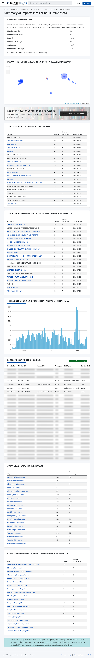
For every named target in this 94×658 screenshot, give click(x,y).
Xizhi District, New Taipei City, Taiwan (20, 627)
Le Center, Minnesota (15, 505)
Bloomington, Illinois (14, 568)
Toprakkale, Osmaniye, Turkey (18, 624)
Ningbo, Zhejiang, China (15, 603)
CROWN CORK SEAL (14, 162)
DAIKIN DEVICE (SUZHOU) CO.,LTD (19, 238)
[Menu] (3, 3)
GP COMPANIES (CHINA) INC (17, 242)
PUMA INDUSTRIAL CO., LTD (17, 259)
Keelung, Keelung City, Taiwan (18, 589)
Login (77, 3)
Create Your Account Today (73, 113)
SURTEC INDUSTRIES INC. (16, 270)
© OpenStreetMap (75, 103)
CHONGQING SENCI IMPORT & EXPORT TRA (23, 235)
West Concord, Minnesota (16, 543)
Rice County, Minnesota (44, 9)
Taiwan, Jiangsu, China (15, 617)
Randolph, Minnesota (15, 526)
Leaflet (67, 103)
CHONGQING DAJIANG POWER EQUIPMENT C (23, 231)
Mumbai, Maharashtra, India (17, 596)
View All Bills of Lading (77, 361)
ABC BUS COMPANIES (15, 141)
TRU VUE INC (12, 204)
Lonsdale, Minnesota (15, 509)
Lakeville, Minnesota (14, 502)
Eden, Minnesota (13, 488)
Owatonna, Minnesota (15, 522)
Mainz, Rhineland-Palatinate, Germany (21, 592)
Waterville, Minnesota (15, 536)
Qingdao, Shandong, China (17, 610)
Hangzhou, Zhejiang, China (17, 585)
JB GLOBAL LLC (12, 172)
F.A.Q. (89, 655)
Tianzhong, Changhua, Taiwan (18, 620)
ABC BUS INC (12, 144)
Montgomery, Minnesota (16, 516)
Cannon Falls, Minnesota (16, 477)
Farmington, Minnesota (15, 495)
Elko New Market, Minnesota (17, 491)
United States (14, 9)
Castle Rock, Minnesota (15, 481)
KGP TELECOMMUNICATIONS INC (19, 176)
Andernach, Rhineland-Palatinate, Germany (23, 564)
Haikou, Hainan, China (15, 582)
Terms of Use (79, 655)
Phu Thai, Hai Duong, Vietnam (18, 606)
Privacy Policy (66, 655)
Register (87, 3)
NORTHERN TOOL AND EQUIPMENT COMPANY (24, 183)
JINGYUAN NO (12, 252)
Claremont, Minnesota (15, 484)
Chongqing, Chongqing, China (18, 578)
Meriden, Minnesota (14, 512)
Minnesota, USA (27, 9)
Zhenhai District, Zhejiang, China (18, 631)
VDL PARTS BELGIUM (15, 291)
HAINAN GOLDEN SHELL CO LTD (19, 245)
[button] (8, 68)
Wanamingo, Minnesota (16, 529)
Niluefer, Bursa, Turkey (15, 599)
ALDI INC (10, 151)
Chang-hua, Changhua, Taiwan (18, 575)
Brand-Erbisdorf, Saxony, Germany (19, 571)
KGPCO (10, 179)
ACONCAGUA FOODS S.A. (16, 224)
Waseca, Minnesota (14, 533)
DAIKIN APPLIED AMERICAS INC (18, 165)
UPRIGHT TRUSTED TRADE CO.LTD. (19, 280)
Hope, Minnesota (13, 498)
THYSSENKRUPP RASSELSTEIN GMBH (20, 277)
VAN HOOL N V (12, 287)
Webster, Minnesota (14, 540)
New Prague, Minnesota (16, 519)
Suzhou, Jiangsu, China (15, 613)
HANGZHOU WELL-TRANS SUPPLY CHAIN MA (23, 249)
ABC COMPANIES (13, 148)
